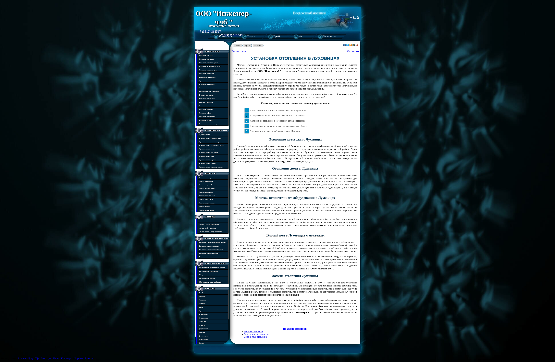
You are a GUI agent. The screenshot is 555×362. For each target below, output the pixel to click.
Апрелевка (202, 296)
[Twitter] (347, 45)
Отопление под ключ (206, 73)
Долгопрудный (204, 336)
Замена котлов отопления (208, 221)
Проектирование (217, 238)
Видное (201, 310)
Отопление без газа (206, 55)
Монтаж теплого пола (207, 195)
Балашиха (202, 300)
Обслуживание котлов (207, 278)
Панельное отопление (207, 98)
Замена (210, 217)
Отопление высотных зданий (209, 123)
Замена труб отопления (207, 228)
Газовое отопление (205, 88)
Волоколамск (203, 314)
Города (210, 288)
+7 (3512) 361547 (209, 31)
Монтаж (210, 173)
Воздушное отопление (207, 84)
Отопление (212, 51)
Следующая (353, 51)
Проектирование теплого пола (210, 256)
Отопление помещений (207, 116)
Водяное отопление (206, 80)
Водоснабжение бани (206, 156)
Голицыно (202, 321)
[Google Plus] (356, 45)
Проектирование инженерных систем (212, 242)
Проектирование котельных (209, 253)
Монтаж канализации (206, 188)
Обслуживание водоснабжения (210, 282)
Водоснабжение (216, 130)
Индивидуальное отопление (209, 91)
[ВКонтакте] (344, 45)
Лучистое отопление (206, 95)
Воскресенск (203, 318)
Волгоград (46, 358)
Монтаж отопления (206, 181)
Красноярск (67, 358)
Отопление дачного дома (208, 70)
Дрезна (201, 343)
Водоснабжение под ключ (208, 152)
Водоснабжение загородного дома (211, 145)
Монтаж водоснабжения (208, 185)
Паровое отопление (206, 102)
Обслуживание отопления (208, 271)
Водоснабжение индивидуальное (211, 167)
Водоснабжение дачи (206, 149)
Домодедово (203, 339)
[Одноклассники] (350, 45)
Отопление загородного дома (210, 66)
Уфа (37, 358)
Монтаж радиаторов (206, 210)
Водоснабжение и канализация (210, 138)
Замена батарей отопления (209, 224)
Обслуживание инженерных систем (212, 267)
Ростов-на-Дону (25, 358)
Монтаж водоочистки (206, 203)
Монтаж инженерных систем (209, 177)
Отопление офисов (205, 113)
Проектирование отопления (209, 246)
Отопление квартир (206, 109)
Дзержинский (203, 328)
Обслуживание (215, 263)
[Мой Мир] (353, 45)
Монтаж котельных (206, 192)
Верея (201, 307)
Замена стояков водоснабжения (210, 231)
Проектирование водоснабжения (211, 249)
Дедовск (202, 325)
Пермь (56, 358)
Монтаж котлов (204, 206)
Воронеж (78, 358)
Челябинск (202, 293)
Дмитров (202, 332)
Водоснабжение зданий (207, 163)
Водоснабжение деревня (207, 159)
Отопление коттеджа (206, 59)
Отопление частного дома (208, 62)
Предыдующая (239, 51)
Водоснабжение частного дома (210, 142)
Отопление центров (206, 120)
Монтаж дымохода (206, 199)
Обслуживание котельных (208, 275)
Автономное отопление (207, 77)
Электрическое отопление (208, 106)
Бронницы (202, 303)
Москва (89, 358)
